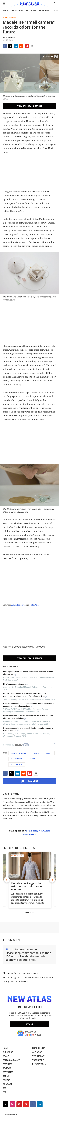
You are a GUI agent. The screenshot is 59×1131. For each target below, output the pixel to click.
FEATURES (7, 1064)
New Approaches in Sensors (14, 684)
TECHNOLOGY (38, 1056)
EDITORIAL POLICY (11, 1060)
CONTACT (7, 1084)
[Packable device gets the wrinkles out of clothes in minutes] (29, 866)
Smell (32, 759)
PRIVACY (6, 1080)
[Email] (32, 46)
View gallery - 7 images (29, 106)
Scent (49, 753)
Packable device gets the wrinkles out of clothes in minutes (26, 886)
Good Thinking (9, 17)
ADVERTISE (8, 1072)
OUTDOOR (31, 10)
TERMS (6, 1076)
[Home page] (29, 4)
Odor (36, 753)
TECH (5, 10)
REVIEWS (7, 1068)
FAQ (4, 1092)
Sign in (9, 949)
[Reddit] (21, 46)
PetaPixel (34, 604)
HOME (6, 1048)
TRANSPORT (44, 10)
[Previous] (7, 880)
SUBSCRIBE (8, 1052)
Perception (17, 759)
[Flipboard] (27, 46)
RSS (4, 1088)
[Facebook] (5, 46)
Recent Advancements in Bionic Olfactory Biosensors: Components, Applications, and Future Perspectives (25, 695)
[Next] (52, 880)
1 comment (32, 781)
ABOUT (6, 1056)
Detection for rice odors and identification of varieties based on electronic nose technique (28, 717)
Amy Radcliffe (18, 604)
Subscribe (29, 1024)
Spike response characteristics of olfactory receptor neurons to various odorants (28, 729)
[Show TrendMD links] (55, 744)
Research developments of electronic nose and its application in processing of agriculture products (28, 705)
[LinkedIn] (16, 46)
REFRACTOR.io (39, 1064)
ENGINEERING (17, 10)
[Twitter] (10, 46)
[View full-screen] (56, 56)
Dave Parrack (11, 793)
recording (16, 764)
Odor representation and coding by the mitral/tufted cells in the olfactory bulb (28, 673)
